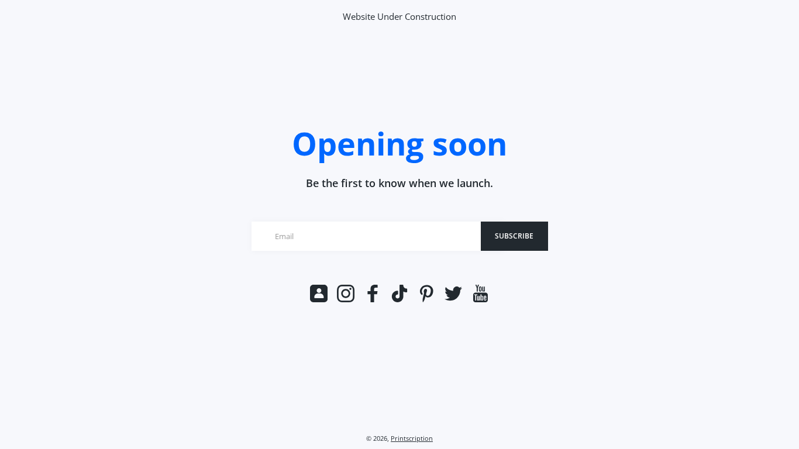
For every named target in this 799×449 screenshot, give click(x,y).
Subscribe (514, 236)
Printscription (412, 438)
